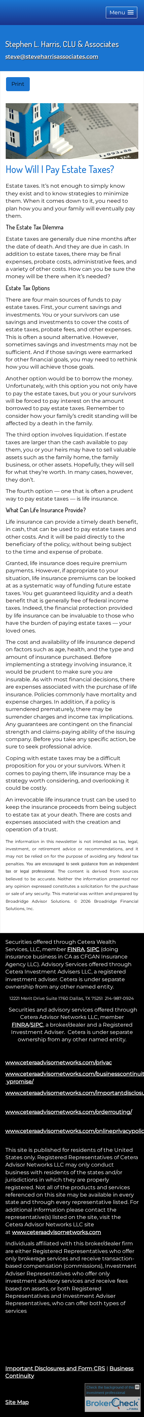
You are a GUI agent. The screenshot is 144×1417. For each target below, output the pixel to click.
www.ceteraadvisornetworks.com (56, 1232)
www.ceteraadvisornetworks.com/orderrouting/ (68, 1112)
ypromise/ (19, 1081)
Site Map (17, 1402)
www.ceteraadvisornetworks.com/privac (58, 1062)
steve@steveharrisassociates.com (51, 56)
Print (17, 84)
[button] (121, 12)
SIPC (93, 949)
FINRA (75, 949)
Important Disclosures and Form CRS (55, 1368)
